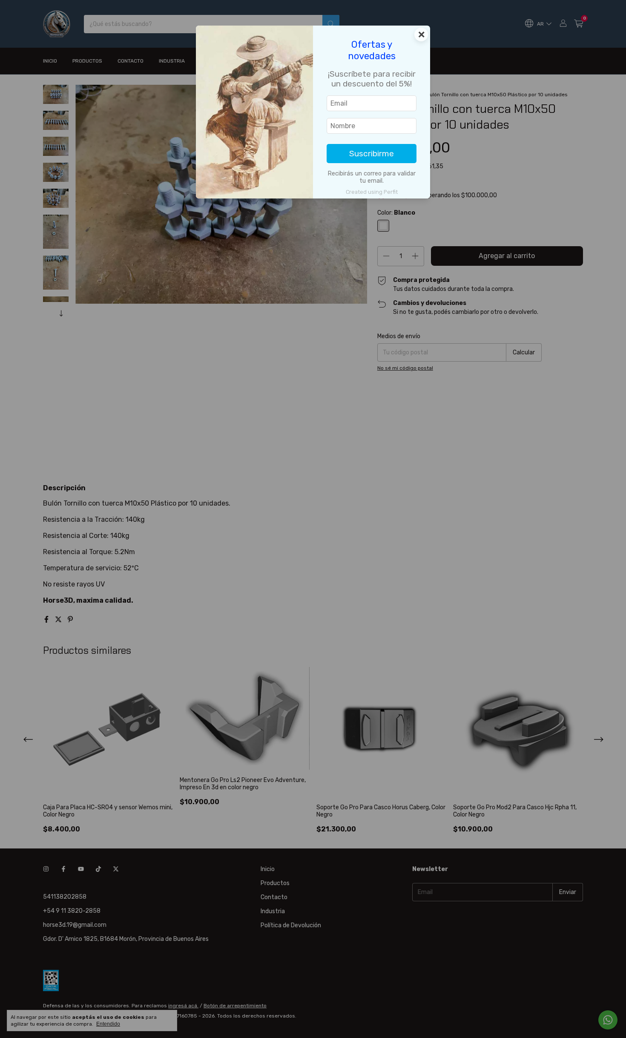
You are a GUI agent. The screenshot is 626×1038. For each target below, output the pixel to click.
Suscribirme (371, 153)
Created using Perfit (372, 192)
